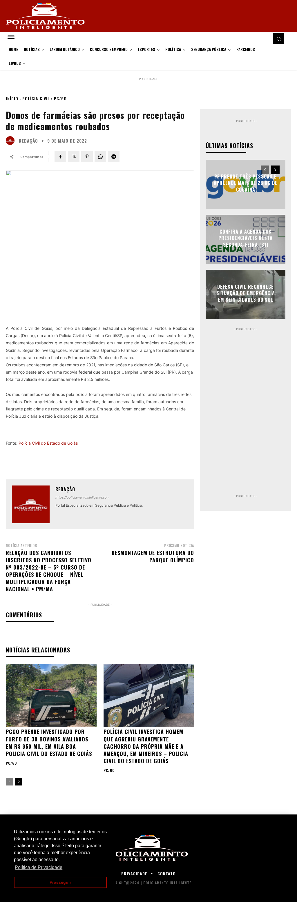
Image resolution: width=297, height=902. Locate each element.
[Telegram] (113, 156)
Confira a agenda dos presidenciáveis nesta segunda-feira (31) (245, 238)
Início (12, 98)
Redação (28, 141)
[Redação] (11, 140)
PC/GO (60, 98)
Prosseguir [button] (60, 882)
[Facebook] (60, 156)
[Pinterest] (87, 156)
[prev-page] (9, 781)
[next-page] (18, 781)
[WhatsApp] (100, 156)
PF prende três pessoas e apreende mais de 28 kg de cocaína (246, 183)
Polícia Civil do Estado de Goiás (48, 443)
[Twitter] (73, 156)
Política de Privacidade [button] (38, 867)
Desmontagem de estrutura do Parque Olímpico (153, 556)
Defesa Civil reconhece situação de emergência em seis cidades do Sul (245, 293)
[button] (278, 38)
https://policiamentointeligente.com (82, 497)
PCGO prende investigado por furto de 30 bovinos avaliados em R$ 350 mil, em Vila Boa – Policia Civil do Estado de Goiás (49, 742)
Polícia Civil (36, 98)
